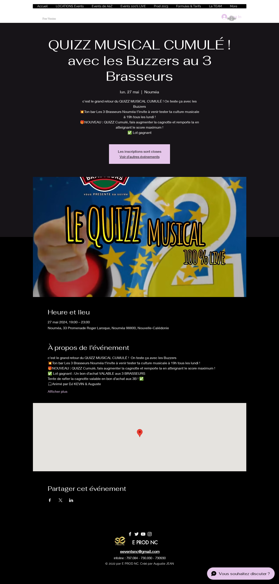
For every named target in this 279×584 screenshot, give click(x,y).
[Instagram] (149, 534)
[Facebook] (130, 534)
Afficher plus (57, 391)
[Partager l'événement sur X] (60, 500)
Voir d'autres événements (140, 156)
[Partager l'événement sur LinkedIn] (71, 500)
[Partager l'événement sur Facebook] (50, 500)
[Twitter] (136, 534)
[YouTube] (143, 534)
